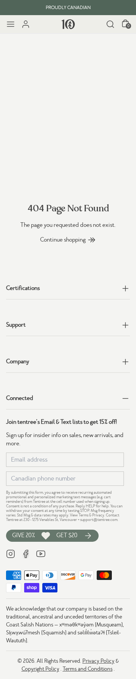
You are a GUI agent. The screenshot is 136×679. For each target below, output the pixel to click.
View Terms (79, 515)
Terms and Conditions (88, 668)
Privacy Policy (98, 660)
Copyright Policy (40, 668)
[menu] (10, 24)
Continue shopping (63, 239)
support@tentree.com (98, 519)
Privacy (98, 515)
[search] (110, 24)
